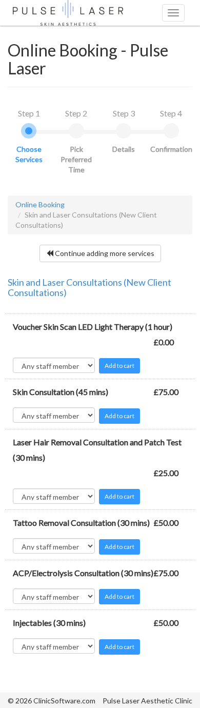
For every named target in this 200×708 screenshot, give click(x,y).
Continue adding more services (103, 253)
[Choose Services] (28, 131)
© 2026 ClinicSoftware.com (51, 700)
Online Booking (40, 204)
